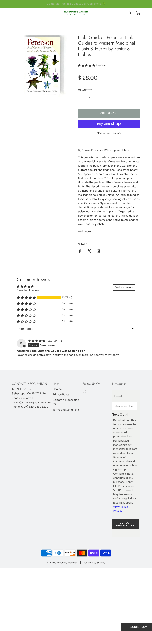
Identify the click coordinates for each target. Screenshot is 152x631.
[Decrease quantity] (82, 98)
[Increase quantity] (97, 98)
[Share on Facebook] (80, 252)
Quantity (85, 90)
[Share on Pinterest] (98, 252)
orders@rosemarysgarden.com (31, 402)
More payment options (109, 133)
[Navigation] (13, 13)
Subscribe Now (136, 627)
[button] (87, 65)
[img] (37, 341)
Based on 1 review (28, 290)
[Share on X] (89, 252)
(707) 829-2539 (31, 406)
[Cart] (138, 13)
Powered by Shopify (94, 562)
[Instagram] (84, 391)
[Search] (129, 13)
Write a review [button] (124, 287)
